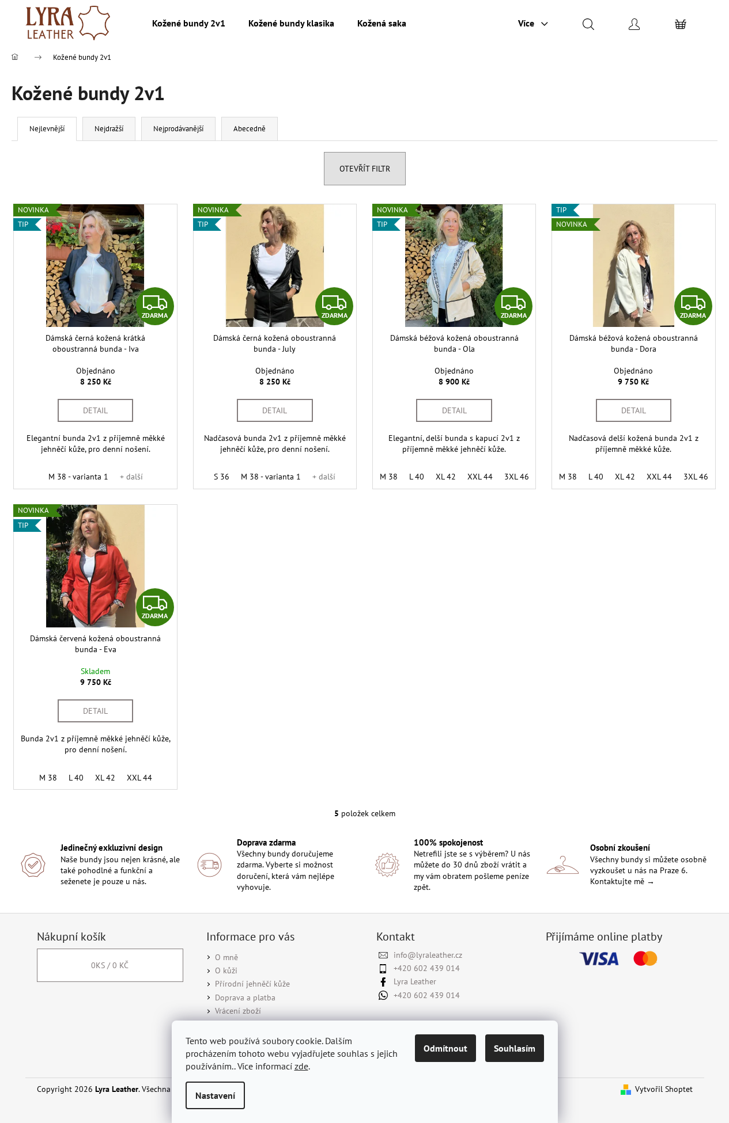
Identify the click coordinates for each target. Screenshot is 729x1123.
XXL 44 (480, 476)
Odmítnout (445, 1048)
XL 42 (446, 476)
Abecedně (249, 129)
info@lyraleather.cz (428, 955)
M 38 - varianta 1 (78, 476)
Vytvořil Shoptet (664, 1089)
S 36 (221, 476)
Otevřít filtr (364, 168)
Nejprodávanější (178, 129)
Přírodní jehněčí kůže (252, 984)
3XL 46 (516, 476)
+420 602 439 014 (427, 968)
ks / (110, 965)
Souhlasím (514, 1048)
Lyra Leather (415, 981)
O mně (226, 957)
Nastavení (215, 1095)
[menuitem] (189, 23)
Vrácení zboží (238, 1011)
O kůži (226, 970)
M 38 (389, 476)
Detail (95, 410)
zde (301, 1066)
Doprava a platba (245, 997)
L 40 (416, 476)
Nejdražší (109, 129)
